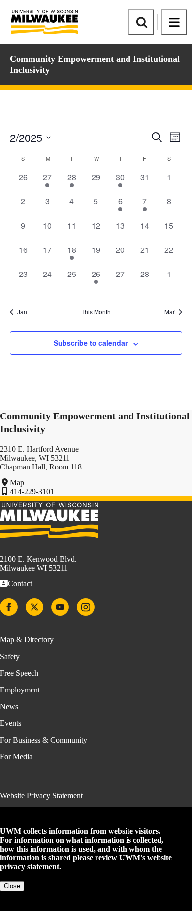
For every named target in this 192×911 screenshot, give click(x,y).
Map (17, 482)
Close (12, 886)
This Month (96, 312)
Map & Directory (27, 639)
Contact (20, 584)
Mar (169, 312)
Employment (20, 690)
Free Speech (19, 673)
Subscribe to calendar (91, 343)
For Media (16, 756)
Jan (22, 312)
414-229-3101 (32, 491)
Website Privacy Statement (41, 795)
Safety (10, 656)
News (9, 706)
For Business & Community (43, 740)
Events (10, 723)
